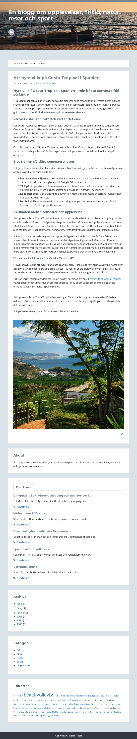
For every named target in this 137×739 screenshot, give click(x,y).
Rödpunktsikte (52, 712)
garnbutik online (95, 700)
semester (63, 712)
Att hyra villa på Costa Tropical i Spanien (56, 77)
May (19, 608)
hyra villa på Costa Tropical (105, 278)
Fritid (20, 650)
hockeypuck (65, 704)
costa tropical (55, 700)
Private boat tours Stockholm (91, 708)
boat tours (105, 696)
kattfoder (29, 708)
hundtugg (116, 704)
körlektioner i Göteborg (30, 513)
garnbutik (83, 700)
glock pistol (111, 700)
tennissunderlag (20, 715)
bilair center (77, 696)
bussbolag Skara (28, 700)
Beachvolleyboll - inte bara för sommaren (43, 531)
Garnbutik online (25, 566)
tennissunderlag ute (37, 715)
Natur (20, 653)
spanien (70, 712)
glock (104, 700)
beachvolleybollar (64, 696)
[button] (127, 41)
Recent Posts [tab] (23, 486)
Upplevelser (24, 665)
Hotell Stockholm (92, 704)
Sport (20, 661)
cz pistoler (65, 700)
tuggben (49, 715)
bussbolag (17, 700)
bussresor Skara (42, 700)
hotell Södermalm (77, 704)
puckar (107, 708)
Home (117, 40)
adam (53, 83)
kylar (65, 708)
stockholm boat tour (114, 712)
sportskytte (100, 712)
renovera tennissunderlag (29, 712)
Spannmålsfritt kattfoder (31, 549)
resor (43, 712)
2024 (20, 616)
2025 (20, 612)
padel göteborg (73, 708)
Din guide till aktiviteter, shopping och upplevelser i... (52, 495)
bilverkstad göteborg (91, 696)
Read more (22, 506)
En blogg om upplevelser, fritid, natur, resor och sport (64, 15)
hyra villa (17, 708)
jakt (23, 708)
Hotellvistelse (105, 704)
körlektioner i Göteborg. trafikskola (47, 708)
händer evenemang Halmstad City (45, 704)
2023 (20, 620)
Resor (43, 83)
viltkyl (56, 715)
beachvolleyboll (40, 694)
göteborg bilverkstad (21, 704)
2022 (20, 624)
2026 (20, 603)
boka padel (114, 696)
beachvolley (18, 696)
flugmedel (74, 700)
